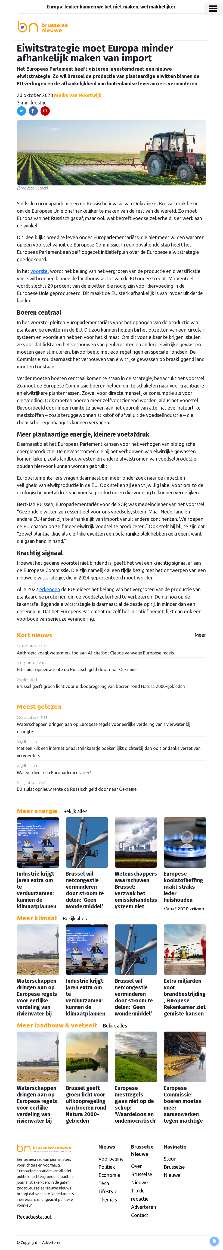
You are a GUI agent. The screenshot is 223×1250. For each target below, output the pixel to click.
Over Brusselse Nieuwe (141, 1174)
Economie (109, 1175)
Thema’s (107, 1199)
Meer (200, 635)
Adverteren (143, 1207)
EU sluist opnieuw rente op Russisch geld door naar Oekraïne (77, 669)
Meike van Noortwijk (77, 95)
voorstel (39, 271)
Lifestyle (107, 1191)
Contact (139, 1215)
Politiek (106, 1167)
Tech (103, 1183)
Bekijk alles (75, 811)
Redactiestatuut (34, 1216)
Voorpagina (110, 1158)
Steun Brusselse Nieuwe (174, 1167)
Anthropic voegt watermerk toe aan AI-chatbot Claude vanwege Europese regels (95, 652)
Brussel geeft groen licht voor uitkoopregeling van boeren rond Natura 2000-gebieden (101, 686)
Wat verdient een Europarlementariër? (54, 772)
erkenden (49, 589)
